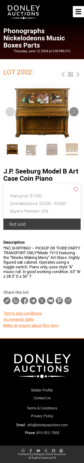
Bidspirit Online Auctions (50, 454)
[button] (73, 111)
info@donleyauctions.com (47, 425)
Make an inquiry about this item (30, 325)
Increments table (18, 319)
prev (63, 74)
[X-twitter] (46, 450)
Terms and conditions (22, 313)
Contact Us (42, 398)
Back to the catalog (70, 74)
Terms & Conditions (42, 408)
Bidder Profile (42, 390)
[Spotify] (61, 450)
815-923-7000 (48, 433)
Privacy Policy (42, 416)
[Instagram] (23, 450)
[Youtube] (38, 450)
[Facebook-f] (30, 450)
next (78, 74)
